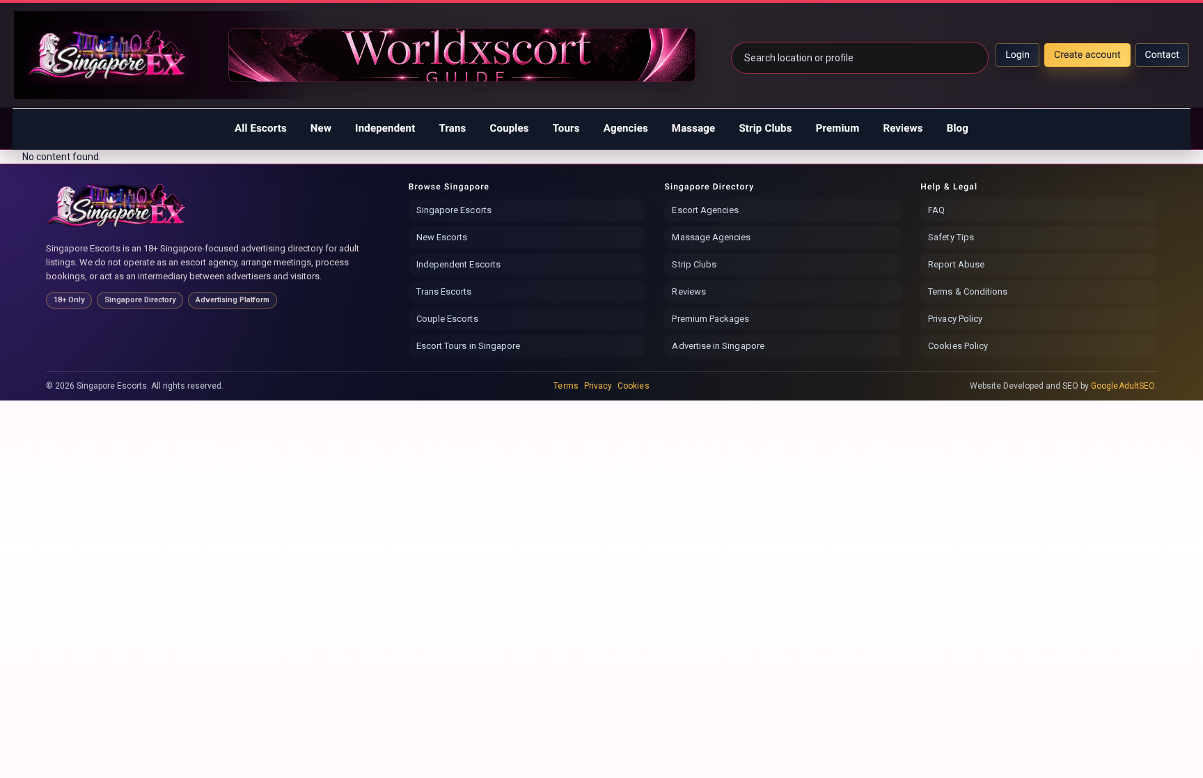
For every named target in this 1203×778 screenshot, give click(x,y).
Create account (1087, 55)
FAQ (936, 210)
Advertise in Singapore (718, 346)
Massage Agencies (711, 237)
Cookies (633, 386)
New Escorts (442, 237)
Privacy (598, 386)
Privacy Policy (955, 318)
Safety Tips (951, 237)
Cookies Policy (958, 346)
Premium (838, 128)
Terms (565, 386)
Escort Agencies (705, 210)
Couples (509, 128)
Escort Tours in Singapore (468, 346)
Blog (957, 128)
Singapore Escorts (454, 210)
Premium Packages (710, 318)
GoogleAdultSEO (1123, 386)
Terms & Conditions (967, 291)
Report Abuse (956, 264)
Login (1017, 55)
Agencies (626, 128)
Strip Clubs (765, 128)
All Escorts (261, 128)
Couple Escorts (447, 318)
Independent (385, 128)
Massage (694, 128)
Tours (566, 128)
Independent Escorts (458, 264)
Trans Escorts (444, 291)
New (320, 128)
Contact (1162, 55)
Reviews (902, 128)
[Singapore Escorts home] (117, 205)
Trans (452, 128)
